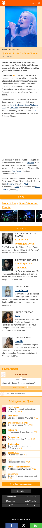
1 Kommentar (10, 369)
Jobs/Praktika (30, 501)
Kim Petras (16, 171)
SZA (6, 111)
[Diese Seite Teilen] (11, 525)
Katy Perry (14, 108)
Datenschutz (31, 497)
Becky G (10, 184)
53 (37, 418)
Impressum (11, 497)
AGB (11, 505)
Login (39, 3)
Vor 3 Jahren (21, 380)
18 (29, 462)
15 (32, 425)
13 (35, 469)
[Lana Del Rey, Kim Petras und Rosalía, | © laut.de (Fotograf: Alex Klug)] (9, 216)
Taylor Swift (14, 105)
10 (21, 411)
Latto (17, 187)
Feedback (31, 505)
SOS (34, 111)
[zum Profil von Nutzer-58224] (3, 374)
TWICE (25, 184)
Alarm (15, 387)
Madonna (34, 105)
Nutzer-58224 (21, 374)
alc (14, 75)
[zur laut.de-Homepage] (3, 3)
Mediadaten (11, 501)
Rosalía (30, 163)
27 (11, 478)
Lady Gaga (24, 105)
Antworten (21, 387)
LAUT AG (27, 519)
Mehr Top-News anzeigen (21, 484)
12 (34, 439)
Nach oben (21, 491)
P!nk (3, 108)
